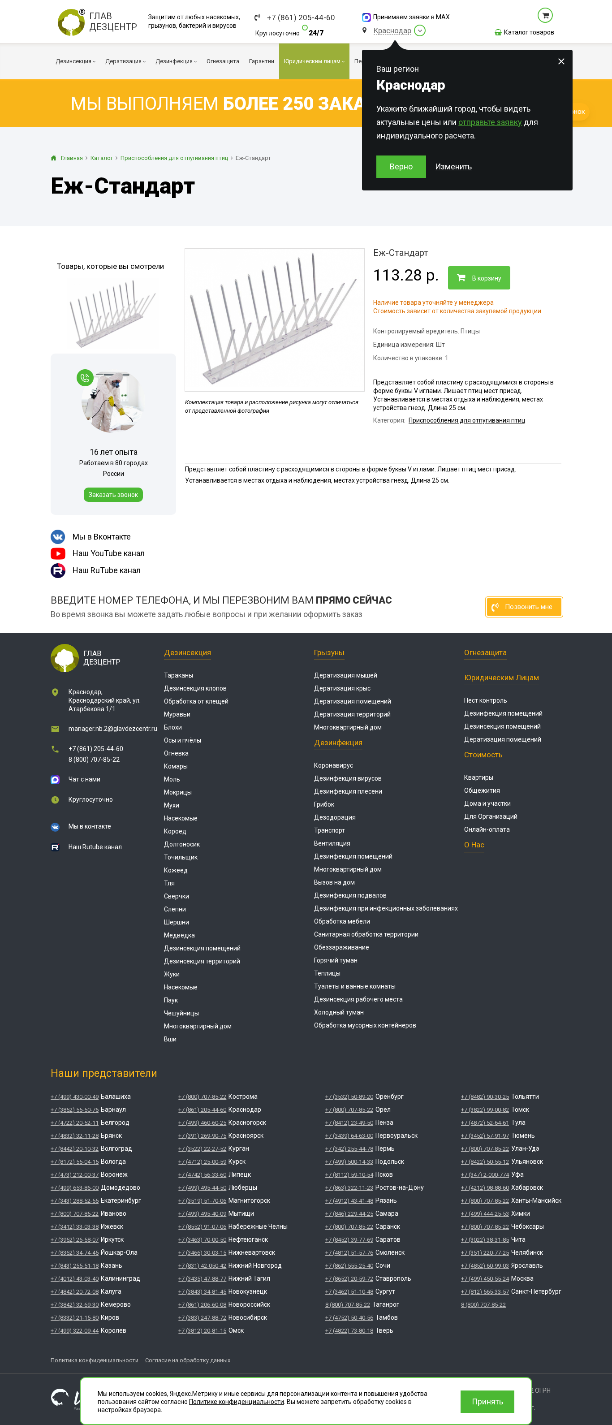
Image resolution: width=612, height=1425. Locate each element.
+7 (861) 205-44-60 (301, 17)
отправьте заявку (490, 122)
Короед (175, 831)
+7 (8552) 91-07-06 (202, 1226)
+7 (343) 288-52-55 (75, 1200)
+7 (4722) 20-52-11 (75, 1122)
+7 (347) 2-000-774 (485, 1174)
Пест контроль (485, 700)
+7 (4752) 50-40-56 (349, 1317)
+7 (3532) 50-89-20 (349, 1096)
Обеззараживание (341, 947)
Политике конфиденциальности (236, 1401)
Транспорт (329, 830)
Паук (171, 1000)
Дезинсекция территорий (202, 961)
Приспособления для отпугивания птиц (467, 420)
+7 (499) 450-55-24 (485, 1278)
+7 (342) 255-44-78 (349, 1148)
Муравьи (177, 714)
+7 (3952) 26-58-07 (75, 1239)
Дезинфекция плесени (348, 791)
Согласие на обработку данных (187, 1360)
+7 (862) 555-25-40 (349, 1265)
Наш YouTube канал (109, 553)
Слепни (175, 909)
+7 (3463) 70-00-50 (202, 1239)
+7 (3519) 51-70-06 (202, 1200)
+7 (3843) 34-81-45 (202, 1291)
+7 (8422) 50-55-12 (485, 1161)
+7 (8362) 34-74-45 (75, 1252)
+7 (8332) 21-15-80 (75, 1317)
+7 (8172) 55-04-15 (75, 1161)
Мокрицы (178, 792)
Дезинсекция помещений (202, 948)
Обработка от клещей (196, 701)
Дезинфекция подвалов (350, 895)
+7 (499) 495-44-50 (202, 1187)
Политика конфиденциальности (94, 1360)
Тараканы (178, 675)
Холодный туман (339, 1012)
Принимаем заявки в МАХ (411, 17)
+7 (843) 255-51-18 (75, 1265)
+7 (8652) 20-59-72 (349, 1278)
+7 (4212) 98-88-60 (485, 1187)
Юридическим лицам (501, 677)
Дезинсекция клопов (195, 688)
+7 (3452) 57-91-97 (485, 1135)
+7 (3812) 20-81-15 (202, 1330)
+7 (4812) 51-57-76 (349, 1252)
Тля (169, 883)
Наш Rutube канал (95, 847)
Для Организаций (490, 816)
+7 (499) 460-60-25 (202, 1122)
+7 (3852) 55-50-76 (75, 1109)
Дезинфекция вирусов (348, 778)
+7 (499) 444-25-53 (485, 1213)
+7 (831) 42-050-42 (202, 1265)
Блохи (173, 727)
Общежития (482, 790)
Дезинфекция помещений (353, 856)
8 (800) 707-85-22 (94, 759)
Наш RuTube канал (107, 570)
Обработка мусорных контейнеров (365, 1025)
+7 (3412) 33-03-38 (75, 1226)
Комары (176, 766)
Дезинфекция (338, 742)
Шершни (176, 922)
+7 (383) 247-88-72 (202, 1317)
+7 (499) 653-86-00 (75, 1187)
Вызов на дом (334, 882)
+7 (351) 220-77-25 (485, 1252)
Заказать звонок (113, 494)
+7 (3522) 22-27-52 (202, 1148)
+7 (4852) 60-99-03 (485, 1265)
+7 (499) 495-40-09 (202, 1213)
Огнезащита (485, 652)
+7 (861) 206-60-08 (202, 1304)
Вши (170, 1039)
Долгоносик (182, 844)
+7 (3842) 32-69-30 (75, 1304)
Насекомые (181, 818)
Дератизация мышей (345, 675)
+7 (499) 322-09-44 (75, 1330)
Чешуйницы (181, 1013)
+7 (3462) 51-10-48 (349, 1291)
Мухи (171, 805)
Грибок (324, 804)
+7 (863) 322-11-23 (349, 1187)
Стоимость (483, 754)
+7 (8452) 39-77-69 (349, 1239)
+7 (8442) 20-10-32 (75, 1148)
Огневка (176, 753)
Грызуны (329, 652)
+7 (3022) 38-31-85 (485, 1239)
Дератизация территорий (352, 714)
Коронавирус (333, 765)
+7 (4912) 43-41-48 (349, 1200)
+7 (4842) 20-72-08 (75, 1291)
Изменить (453, 166)
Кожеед (176, 870)
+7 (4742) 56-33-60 (202, 1174)
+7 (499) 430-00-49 (75, 1096)
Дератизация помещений (352, 701)
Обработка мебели (342, 921)
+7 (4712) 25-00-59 (202, 1161)
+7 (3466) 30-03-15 (202, 1252)
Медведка (179, 935)
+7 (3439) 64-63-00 (349, 1135)
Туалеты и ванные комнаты (355, 986)
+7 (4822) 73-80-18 (349, 1330)
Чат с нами (84, 779)
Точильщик (181, 857)
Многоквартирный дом (198, 1026)
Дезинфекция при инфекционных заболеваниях (386, 908)
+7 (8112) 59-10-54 (349, 1174)
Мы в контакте (90, 826)
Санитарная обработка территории (366, 934)
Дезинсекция (187, 652)
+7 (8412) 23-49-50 (349, 1122)
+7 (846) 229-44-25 (349, 1213)
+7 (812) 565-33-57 (485, 1291)
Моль (172, 779)
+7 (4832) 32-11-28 (75, 1135)
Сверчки (176, 896)
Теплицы (327, 973)
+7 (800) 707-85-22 (75, 1213)
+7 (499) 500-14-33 (349, 1161)
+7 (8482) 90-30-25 (485, 1096)
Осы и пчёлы (182, 740)
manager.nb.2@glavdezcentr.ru (113, 728)
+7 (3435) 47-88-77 (202, 1278)
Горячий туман (336, 960)
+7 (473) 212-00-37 (75, 1174)
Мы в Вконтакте (102, 536)
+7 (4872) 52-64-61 (485, 1122)
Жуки (172, 974)
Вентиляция (332, 843)
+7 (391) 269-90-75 (202, 1135)
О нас (474, 844)
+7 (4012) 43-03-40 (75, 1278)
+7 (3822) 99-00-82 (485, 1109)
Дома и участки (487, 803)
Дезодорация (335, 817)
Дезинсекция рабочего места (358, 999)
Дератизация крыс (342, 688)
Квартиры (478, 777)
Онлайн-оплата (487, 829)
